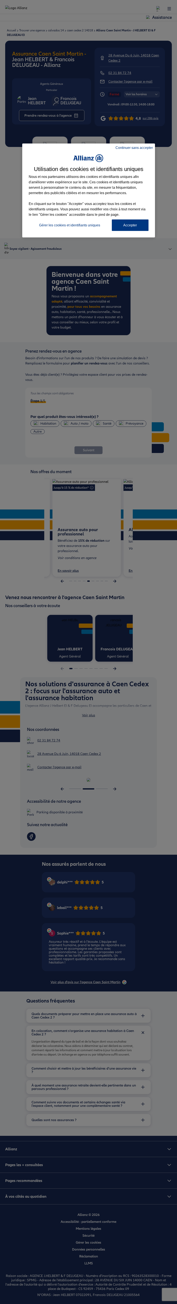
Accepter (130, 225)
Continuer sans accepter (134, 148)
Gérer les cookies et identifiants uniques (69, 225)
